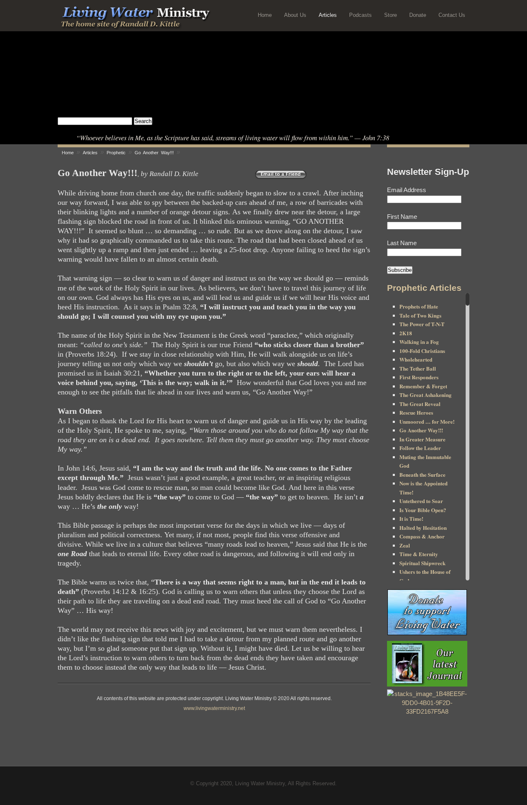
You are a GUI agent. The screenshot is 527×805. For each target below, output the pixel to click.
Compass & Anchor (422, 536)
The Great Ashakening (425, 395)
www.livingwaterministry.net (214, 708)
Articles (328, 15)
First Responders (418, 377)
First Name (402, 216)
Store (390, 15)
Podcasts (360, 15)
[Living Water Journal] (427, 664)
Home (265, 15)
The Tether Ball (417, 368)
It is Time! (411, 518)
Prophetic (116, 152)
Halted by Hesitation (423, 527)
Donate (417, 15)
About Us (295, 15)
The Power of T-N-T (422, 324)
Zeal (404, 545)
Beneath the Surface (422, 474)
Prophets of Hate (418, 306)
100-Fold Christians (422, 351)
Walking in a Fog (419, 342)
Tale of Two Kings (420, 315)
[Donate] (427, 612)
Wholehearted (415, 359)
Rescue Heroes (416, 412)
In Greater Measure (422, 439)
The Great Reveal (420, 404)
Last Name (402, 242)
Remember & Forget (423, 386)
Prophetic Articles (424, 287)
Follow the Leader (420, 448)
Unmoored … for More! (427, 421)
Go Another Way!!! (421, 430)
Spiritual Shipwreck (422, 563)
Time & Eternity (418, 554)
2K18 (405, 333)
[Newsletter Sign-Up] (427, 712)
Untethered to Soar (421, 501)
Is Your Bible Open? (422, 510)
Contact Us (451, 15)
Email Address (406, 189)
